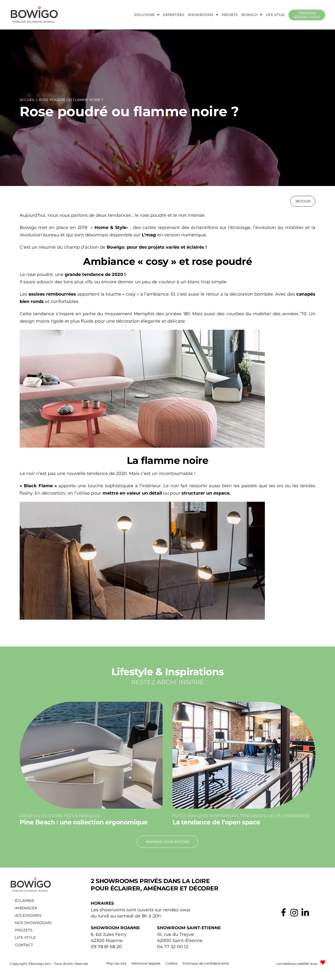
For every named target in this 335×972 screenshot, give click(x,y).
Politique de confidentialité (205, 963)
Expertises (173, 15)
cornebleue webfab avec (297, 963)
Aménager (26, 908)
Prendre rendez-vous (307, 15)
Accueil (27, 100)
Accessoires (28, 915)
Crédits (171, 963)
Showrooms (200, 15)
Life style (275, 15)
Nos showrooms (33, 922)
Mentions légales (145, 963)
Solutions (144, 15)
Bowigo (116, 247)
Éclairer (24, 900)
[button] (146, 15)
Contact (24, 945)
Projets (230, 15)
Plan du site (116, 963)
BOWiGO (249, 15)
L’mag (149, 235)
